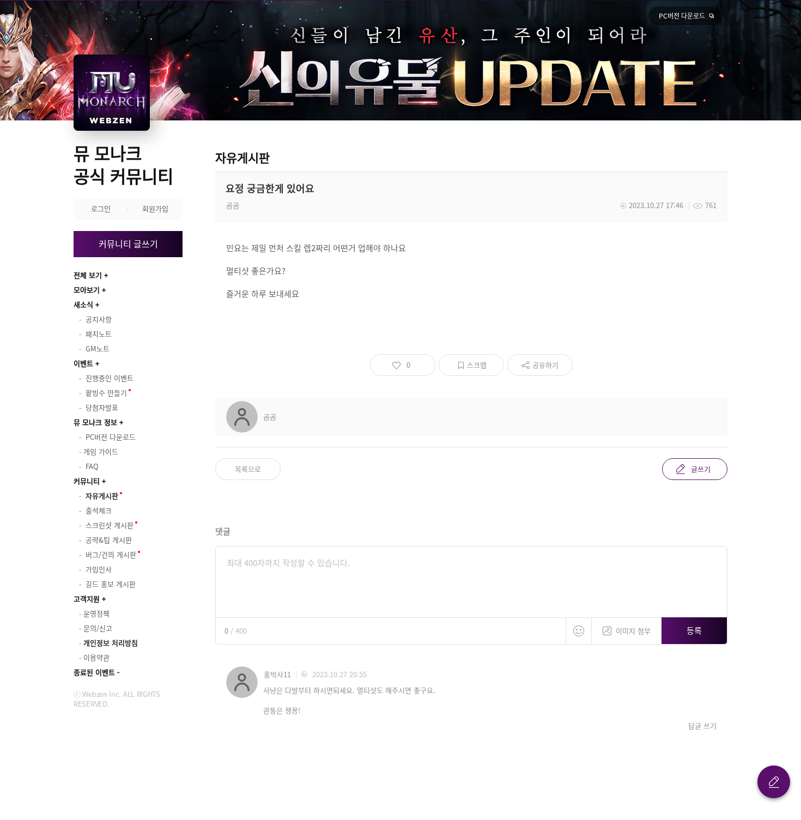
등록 (694, 630)
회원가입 (155, 208)
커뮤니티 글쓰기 (128, 243)
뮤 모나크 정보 (95, 422)
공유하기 (545, 365)
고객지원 (87, 598)
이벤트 (83, 363)
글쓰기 (701, 469)
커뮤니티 (87, 481)
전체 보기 (88, 275)
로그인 (101, 208)
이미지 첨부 (633, 630)
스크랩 (477, 365)
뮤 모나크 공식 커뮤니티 (123, 164)
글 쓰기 (773, 782)
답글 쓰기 (702, 726)
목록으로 (248, 469)
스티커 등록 (579, 631)
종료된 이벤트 (94, 672)
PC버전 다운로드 (682, 16)
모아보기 (87, 289)
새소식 (83, 304)
